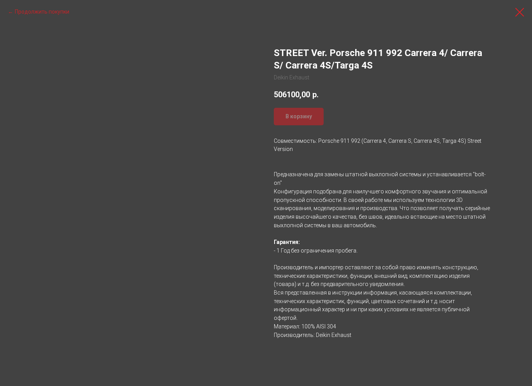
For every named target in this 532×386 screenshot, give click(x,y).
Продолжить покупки (42, 12)
